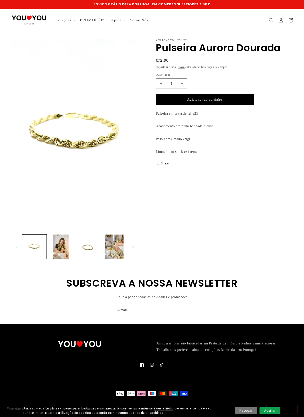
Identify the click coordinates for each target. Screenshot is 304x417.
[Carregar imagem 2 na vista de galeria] (61, 247)
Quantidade (163, 74)
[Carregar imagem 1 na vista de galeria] (34, 247)
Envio (181, 67)
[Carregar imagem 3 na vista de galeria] (87, 247)
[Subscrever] (187, 310)
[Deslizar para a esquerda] (16, 247)
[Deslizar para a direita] (133, 247)
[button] (65, 20)
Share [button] (165, 163)
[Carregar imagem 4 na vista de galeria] (114, 247)
